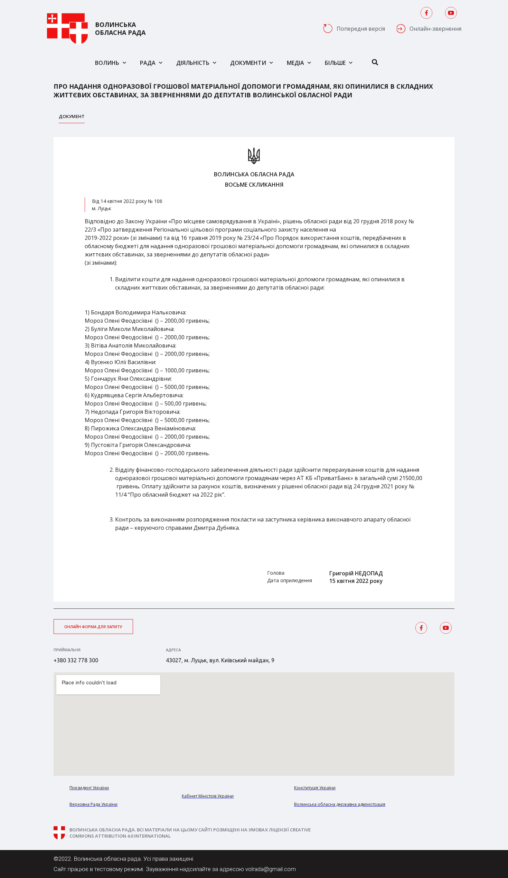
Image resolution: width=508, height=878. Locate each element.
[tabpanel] (254, 369)
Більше (335, 63)
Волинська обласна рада (120, 29)
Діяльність (192, 63)
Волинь (107, 63)
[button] (93, 626)
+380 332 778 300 (76, 660)
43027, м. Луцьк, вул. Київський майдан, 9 (220, 660)
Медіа (295, 63)
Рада (148, 63)
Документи (248, 63)
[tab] (71, 118)
